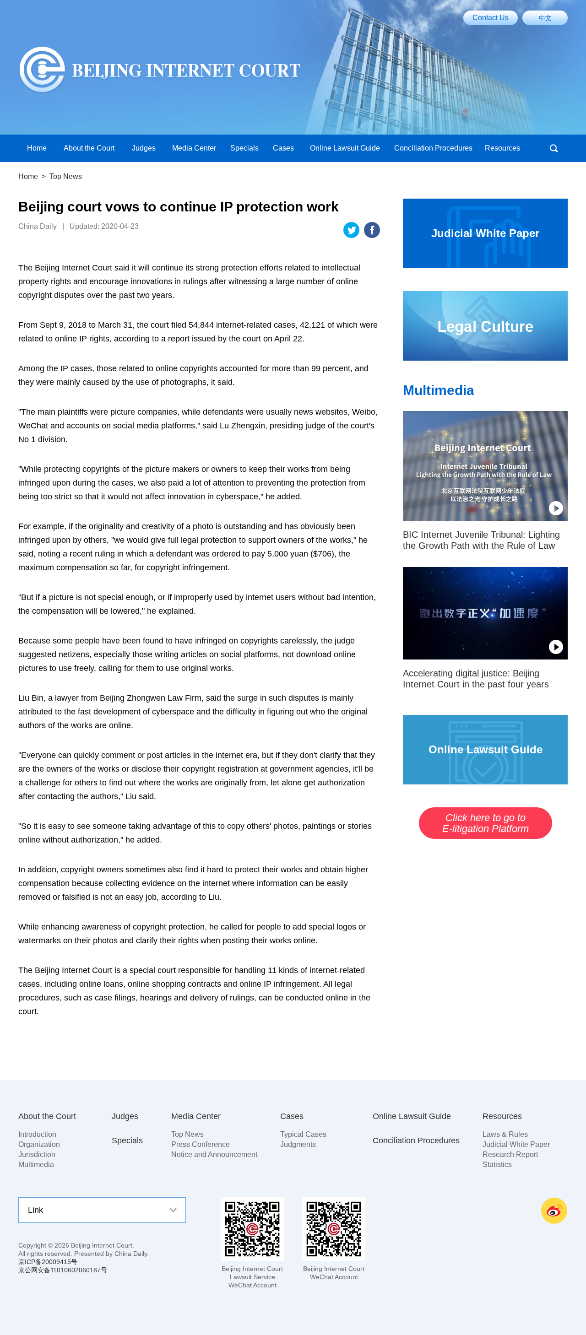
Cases (292, 1116)
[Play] (485, 466)
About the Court (47, 1116)
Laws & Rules (505, 1134)
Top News (187, 1134)
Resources (502, 1116)
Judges (125, 1116)
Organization (39, 1144)
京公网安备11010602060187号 (62, 1270)
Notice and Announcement (214, 1154)
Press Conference (200, 1144)
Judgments (298, 1144)
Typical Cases (303, 1134)
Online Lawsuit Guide (412, 1116)
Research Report (510, 1154)
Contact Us (490, 18)
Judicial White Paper (516, 1144)
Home (28, 176)
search (554, 148)
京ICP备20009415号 (47, 1261)
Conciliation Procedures (416, 1140)
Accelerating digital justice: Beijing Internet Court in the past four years (476, 678)
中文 (545, 18)
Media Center (196, 1116)
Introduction (37, 1134)
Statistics (497, 1164)
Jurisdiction (36, 1154)
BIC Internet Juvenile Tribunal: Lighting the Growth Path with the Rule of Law (481, 540)
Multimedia (438, 390)
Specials (127, 1140)
